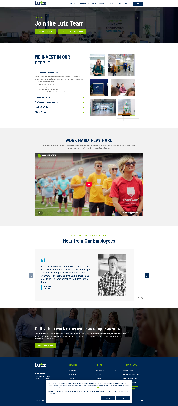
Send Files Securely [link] (129, 382)
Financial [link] (71, 378)
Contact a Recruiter (45, 31)
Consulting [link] (72, 374)
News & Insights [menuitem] (98, 4)
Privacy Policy (96, 388)
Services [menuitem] (72, 4)
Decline (123, 398)
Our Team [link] (99, 374)
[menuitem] (79, 379)
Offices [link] (98, 378)
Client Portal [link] (130, 365)
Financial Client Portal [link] (130, 378)
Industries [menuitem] (83, 4)
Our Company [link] (100, 370)
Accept (108, 398)
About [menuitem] (111, 4)
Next (147, 275)
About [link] (99, 365)
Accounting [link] (72, 370)
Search (137, 3)
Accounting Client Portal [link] (131, 374)
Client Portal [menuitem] (122, 4)
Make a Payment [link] (128, 370)
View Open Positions (45, 345)
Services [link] (73, 365)
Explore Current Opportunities (72, 31)
